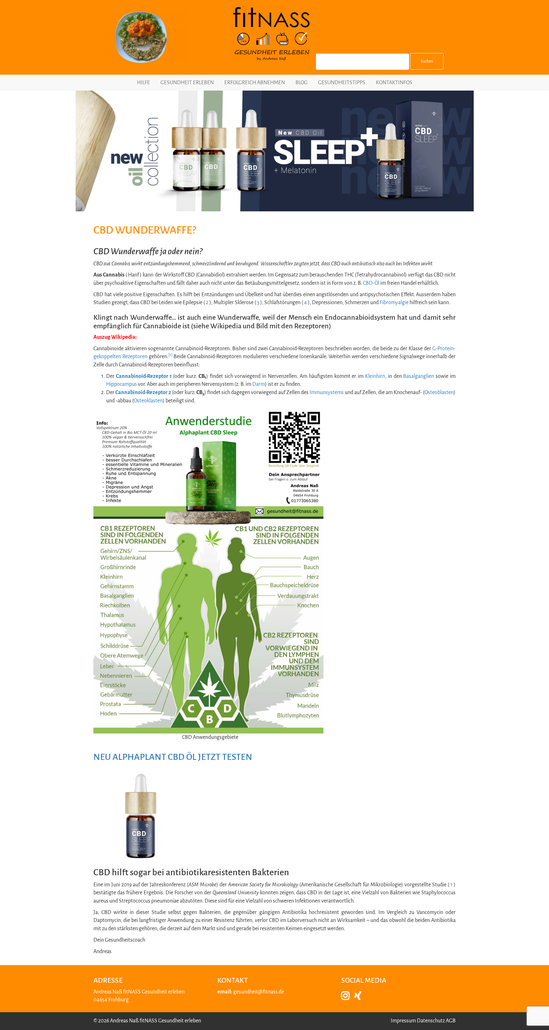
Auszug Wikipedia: (115, 337)
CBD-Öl (371, 283)
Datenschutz (431, 1021)
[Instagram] (347, 997)
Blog (301, 82)
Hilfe (143, 82)
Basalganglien (418, 376)
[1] (170, 355)
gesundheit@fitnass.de (258, 992)
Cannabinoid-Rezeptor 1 (144, 376)
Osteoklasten (148, 401)
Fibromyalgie (394, 302)
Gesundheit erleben (187, 82)
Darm (258, 384)
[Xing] (360, 997)
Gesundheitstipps (341, 82)
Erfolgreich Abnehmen (254, 82)
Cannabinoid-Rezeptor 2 (143, 392)
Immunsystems (326, 392)
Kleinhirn (375, 376)
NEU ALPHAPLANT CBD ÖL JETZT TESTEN (172, 757)
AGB (451, 1021)
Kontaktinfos (394, 82)
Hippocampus (121, 384)
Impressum (403, 1021)
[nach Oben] (533, 1017)
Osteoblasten (439, 392)
